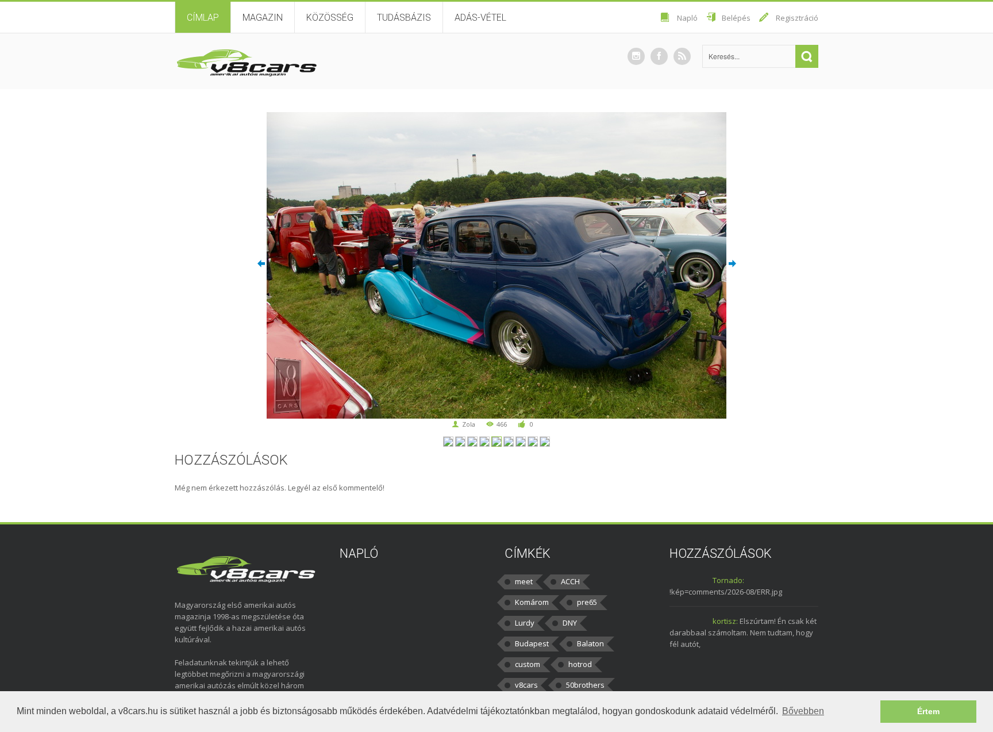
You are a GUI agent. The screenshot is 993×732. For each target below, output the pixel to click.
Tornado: (728, 580)
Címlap (203, 17)
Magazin (263, 17)
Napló (687, 18)
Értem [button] (928, 711)
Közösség (329, 17)
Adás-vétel (480, 17)
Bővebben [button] (803, 711)
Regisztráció (797, 18)
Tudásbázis (404, 17)
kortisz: (725, 621)
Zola (468, 424)
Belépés (736, 18)
